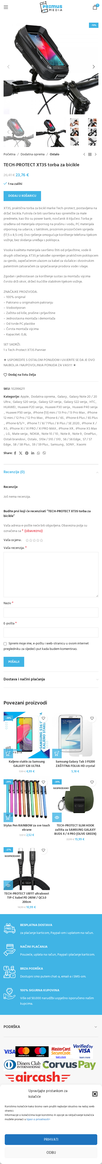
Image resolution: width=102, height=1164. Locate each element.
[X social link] (21, 453)
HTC (92, 402)
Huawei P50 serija (18, 412)
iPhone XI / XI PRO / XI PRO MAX (33, 428)
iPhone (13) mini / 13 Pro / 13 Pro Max (59, 412)
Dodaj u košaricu (22, 195)
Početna (9, 154)
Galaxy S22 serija (75, 402)
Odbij (51, 1153)
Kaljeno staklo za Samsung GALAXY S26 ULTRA (27, 764)
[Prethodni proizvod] (84, 154)
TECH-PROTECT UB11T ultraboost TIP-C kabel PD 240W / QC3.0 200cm (26, 898)
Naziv (9, 603)
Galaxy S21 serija (50, 402)
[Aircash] (38, 1076)
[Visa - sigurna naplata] (9, 1051)
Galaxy (62, 397)
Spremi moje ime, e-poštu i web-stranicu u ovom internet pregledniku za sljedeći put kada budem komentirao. (46, 646)
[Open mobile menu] (6, 7)
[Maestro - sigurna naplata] (40, 1051)
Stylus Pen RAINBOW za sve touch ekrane (27, 827)
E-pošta (10, 623)
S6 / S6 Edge (71, 439)
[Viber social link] (44, 453)
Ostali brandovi (14, 439)
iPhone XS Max (86, 428)
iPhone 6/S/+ (15, 423)
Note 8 (65, 434)
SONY (70, 444)
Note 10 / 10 (50, 434)
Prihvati (51, 1140)
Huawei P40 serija (84, 407)
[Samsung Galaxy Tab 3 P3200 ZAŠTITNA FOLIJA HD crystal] (75, 735)
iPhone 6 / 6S (54, 418)
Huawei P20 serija (30, 407)
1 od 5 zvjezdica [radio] (27, 540)
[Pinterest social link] (27, 453)
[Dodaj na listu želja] (43, 718)
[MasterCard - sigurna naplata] (23, 1051)
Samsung (57, 444)
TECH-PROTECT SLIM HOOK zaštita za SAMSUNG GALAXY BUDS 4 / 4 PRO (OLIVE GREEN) (75, 829)
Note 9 (77, 434)
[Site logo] (51, 7)
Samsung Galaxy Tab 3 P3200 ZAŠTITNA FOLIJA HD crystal (75, 764)
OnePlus (90, 434)
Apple (24, 397)
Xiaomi (81, 444)
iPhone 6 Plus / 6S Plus (82, 418)
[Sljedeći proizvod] (95, 154)
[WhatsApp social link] (38, 453)
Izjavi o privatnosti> (38, 1119)
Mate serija (20, 434)
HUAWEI (9, 407)
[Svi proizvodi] (90, 154)
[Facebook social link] (15, 453)
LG (8, 434)
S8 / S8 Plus (21, 444)
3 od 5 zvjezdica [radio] (34, 540)
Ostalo (54, 154)
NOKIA (34, 434)
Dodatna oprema (33, 154)
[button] (95, 1094)
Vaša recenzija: (15, 548)
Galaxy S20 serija (24, 402)
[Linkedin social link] (33, 453)
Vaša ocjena (12, 540)
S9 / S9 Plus (40, 444)
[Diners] (23, 1065)
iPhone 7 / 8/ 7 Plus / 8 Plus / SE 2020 (53, 423)
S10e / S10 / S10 (50, 439)
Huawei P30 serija (57, 407)
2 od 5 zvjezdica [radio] (30, 540)
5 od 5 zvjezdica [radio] (41, 540)
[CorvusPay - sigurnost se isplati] (69, 1065)
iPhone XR (66, 428)
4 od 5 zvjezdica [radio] (38, 540)
